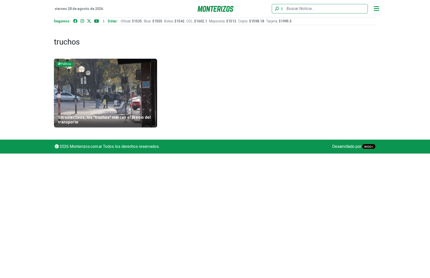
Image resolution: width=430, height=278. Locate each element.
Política (66, 64)
